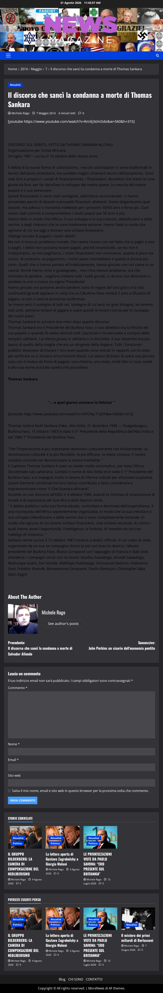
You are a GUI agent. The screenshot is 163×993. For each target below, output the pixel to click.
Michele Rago (20, 113)
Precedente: (40, 648)
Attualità (15, 84)
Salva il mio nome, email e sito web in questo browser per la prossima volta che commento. (80, 791)
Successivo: (122, 645)
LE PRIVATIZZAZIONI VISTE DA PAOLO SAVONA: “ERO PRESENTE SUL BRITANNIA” (97, 864)
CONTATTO (94, 979)
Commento (17, 688)
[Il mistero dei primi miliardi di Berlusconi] (138, 919)
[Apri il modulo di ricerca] (157, 55)
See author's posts (63, 623)
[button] (8, 55)
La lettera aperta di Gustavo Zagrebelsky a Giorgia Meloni (62, 858)
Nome (14, 744)
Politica (17, 843)
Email (13, 760)
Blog (62, 979)
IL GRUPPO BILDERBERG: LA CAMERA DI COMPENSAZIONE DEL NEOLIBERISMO (23, 864)
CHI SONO (75, 979)
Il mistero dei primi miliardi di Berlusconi (137, 938)
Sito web (14, 775)
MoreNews (96, 988)
